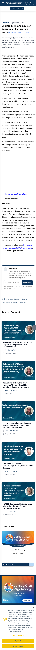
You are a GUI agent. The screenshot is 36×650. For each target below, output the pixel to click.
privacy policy (10, 288)
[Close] (34, 608)
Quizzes (24, 299)
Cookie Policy (17, 631)
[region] (18, 627)
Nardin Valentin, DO (11, 390)
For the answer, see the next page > (16, 194)
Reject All (18, 641)
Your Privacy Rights (18, 635)
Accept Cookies (18, 646)
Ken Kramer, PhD (10, 350)
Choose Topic (16, 8)
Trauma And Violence (10, 302)
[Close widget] (32, 578)
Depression (22, 302)
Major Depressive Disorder (10, 299)
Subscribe (26, 282)
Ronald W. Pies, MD (11, 471)
